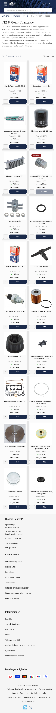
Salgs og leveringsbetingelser (17, 588)
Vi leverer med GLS (12, 640)
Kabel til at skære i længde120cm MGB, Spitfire (41, 403)
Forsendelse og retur (13, 562)
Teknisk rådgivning (12, 624)
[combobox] (28, 10)
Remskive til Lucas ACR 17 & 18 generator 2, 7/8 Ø (41, 448)
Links (7, 635)
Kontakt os (9, 572)
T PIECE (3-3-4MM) (41, 266)
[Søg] (7, 11)
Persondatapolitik (12, 598)
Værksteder (10, 629)
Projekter (9, 619)
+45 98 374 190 (14, 531)
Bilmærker (6, 16)
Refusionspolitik (45, 689)
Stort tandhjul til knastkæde (15, 447)
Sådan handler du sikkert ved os (18, 593)
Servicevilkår (28, 697)
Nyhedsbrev (10, 650)
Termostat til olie (15, 221)
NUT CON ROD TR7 (15, 356)
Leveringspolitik (14, 697)
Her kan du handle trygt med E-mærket (20, 645)
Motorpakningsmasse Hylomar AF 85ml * (15, 132)
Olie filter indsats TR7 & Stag (41, 311)
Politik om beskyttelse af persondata (21, 689)
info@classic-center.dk (14, 534)
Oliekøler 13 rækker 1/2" (14, 176)
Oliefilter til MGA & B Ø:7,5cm (41, 131)
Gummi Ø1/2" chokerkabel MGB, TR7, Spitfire (41, 493)
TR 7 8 (25, 16)
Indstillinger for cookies (14, 656)
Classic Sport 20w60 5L (14, 266)
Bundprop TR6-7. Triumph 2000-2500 (41, 177)
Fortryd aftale (10, 567)
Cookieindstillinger (43, 697)
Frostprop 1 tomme (15, 492)
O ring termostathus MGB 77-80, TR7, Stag (41, 222)
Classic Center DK (31, 686)
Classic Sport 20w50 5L (41, 86)
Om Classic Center (12, 577)
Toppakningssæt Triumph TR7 (15, 401)
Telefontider (10, 583)
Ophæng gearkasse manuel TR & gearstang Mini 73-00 (41, 358)
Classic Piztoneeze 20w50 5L (14, 86)
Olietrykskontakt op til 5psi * (15, 311)
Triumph (16, 16)
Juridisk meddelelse (38, 693)
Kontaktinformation (20, 693)
